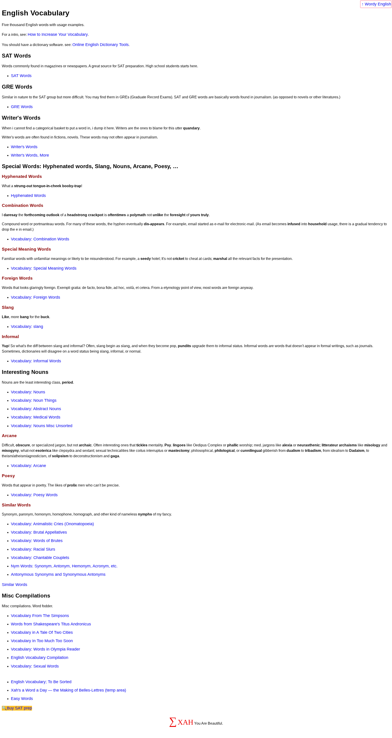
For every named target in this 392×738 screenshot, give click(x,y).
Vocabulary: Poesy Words (34, 495)
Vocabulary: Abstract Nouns (36, 409)
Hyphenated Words (28, 195)
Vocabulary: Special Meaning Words (43, 268)
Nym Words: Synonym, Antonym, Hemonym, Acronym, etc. (64, 566)
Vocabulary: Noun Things (33, 400)
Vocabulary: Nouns (28, 392)
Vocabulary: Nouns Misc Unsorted (41, 425)
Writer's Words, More (30, 155)
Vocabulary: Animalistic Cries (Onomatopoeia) (52, 524)
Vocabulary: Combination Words (40, 239)
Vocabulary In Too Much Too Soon (42, 641)
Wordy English (378, 4)
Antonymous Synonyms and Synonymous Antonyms (58, 574)
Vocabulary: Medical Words (35, 417)
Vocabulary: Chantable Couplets (40, 557)
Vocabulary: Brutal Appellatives (39, 532)
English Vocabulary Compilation (39, 657)
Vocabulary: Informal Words (36, 361)
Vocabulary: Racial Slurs (33, 549)
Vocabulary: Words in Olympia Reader (45, 649)
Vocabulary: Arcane (28, 465)
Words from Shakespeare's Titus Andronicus (51, 624)
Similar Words (14, 584)
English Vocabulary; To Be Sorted (41, 682)
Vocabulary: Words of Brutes (37, 540)
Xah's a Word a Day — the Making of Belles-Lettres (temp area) (68, 690)
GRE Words (22, 106)
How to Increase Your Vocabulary (58, 34)
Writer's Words (24, 147)
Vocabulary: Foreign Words (35, 297)
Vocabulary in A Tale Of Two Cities (42, 632)
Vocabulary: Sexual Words (35, 666)
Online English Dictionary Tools (100, 44)
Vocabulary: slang (27, 326)
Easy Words (22, 698)
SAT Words (21, 75)
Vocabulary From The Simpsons (40, 615)
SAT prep (23, 708)
